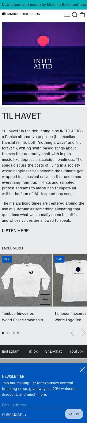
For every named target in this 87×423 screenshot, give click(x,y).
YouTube (76, 351)
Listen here (15, 231)
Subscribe (12, 415)
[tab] (3, 333)
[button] (74, 14)
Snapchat (53, 351)
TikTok (32, 351)
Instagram (10, 351)
